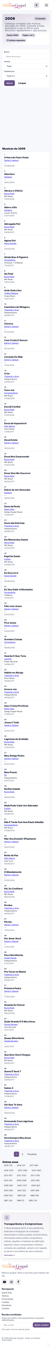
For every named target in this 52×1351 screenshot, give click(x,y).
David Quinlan (10, 243)
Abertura (9, 174)
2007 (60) (35, 1180)
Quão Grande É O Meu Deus (19, 1021)
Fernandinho (9, 260)
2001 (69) (34, 1190)
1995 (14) (33, 1200)
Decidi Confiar (12, 406)
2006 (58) (8, 1185)
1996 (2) (20, 1200)
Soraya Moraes (11, 1024)
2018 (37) (21, 1165)
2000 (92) (8, 1195)
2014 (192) (36, 1170)
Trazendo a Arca (11, 310)
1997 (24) (8, 1200)
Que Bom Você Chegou (17, 1054)
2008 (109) (21, 1180)
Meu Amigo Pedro (14, 755)
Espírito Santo (12, 556)
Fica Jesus (10, 622)
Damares (8, 177)
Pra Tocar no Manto (15, 971)
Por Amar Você (12, 938)
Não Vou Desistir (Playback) (20, 838)
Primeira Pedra (12, 988)
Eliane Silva (9, 509)
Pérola (8, 921)
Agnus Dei (10, 240)
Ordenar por (9, 71)
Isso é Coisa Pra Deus (16, 705)
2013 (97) (8, 1175)
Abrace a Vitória (13, 190)
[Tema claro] (36, 5)
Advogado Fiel (12, 223)
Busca (6, 52)
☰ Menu (46, 5)
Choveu (8, 323)
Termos (5, 1296)
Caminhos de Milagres (17, 307)
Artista (7, 61)
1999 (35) (21, 1195)
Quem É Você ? (12, 1071)
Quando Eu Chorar (14, 1004)
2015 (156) (22, 1170)
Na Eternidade (12, 788)
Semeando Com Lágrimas (18, 1121)
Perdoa (8, 905)
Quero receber (42, 1325)
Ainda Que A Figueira (16, 257)
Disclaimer (6, 1305)
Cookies (5, 1302)
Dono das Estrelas (14, 523)
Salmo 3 (8, 1088)
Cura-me (9, 390)
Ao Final (8, 273)
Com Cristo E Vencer (16, 340)
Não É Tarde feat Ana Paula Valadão (24, 822)
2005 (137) (22, 1185)
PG (5, 775)
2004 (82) (35, 1185)
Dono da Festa (12, 506)
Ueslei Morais (10, 958)
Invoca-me (10, 689)
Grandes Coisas (13, 639)
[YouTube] (4, 1282)
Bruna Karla (9, 193)
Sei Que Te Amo (13, 1104)
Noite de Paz (11, 855)
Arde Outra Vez (13, 290)
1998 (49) (34, 1195)
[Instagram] (11, 1282)
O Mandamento (13, 872)
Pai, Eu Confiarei (13, 888)
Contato (5, 1308)
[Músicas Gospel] (14, 5)
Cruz (7, 373)
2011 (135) (35, 1175)
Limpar (22, 83)
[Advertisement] (26, 117)
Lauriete (8, 659)
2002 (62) (21, 1190)
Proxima (32, 1154)
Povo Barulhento (13, 955)
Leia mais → (9, 1255)
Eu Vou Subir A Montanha (18, 589)
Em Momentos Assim (16, 539)
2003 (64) (8, 1190)
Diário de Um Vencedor (17, 489)
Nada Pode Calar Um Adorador (21, 805)
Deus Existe (11, 439)
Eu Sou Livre (11, 572)
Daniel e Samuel (11, 160)
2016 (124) (8, 1170)
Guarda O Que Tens (15, 656)
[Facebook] (18, 1282)
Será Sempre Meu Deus (17, 1137)
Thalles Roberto (11, 293)
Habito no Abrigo (13, 672)
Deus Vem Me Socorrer (17, 473)
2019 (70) (8, 1165)
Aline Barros (9, 426)
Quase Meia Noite (14, 1038)
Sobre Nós (7, 1292)
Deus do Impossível (15, 423)
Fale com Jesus (13, 606)
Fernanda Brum (11, 393)
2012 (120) (21, 1175)
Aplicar (9, 83)
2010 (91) (8, 1180)
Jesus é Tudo (11, 722)
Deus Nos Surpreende (16, 456)
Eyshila (7, 559)
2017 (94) (34, 1165)
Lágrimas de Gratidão (16, 739)
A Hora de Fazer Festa (16, 157)
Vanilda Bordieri (11, 1041)
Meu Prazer (10, 772)
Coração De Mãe (13, 356)
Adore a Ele (10, 207)
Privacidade (7, 1299)
